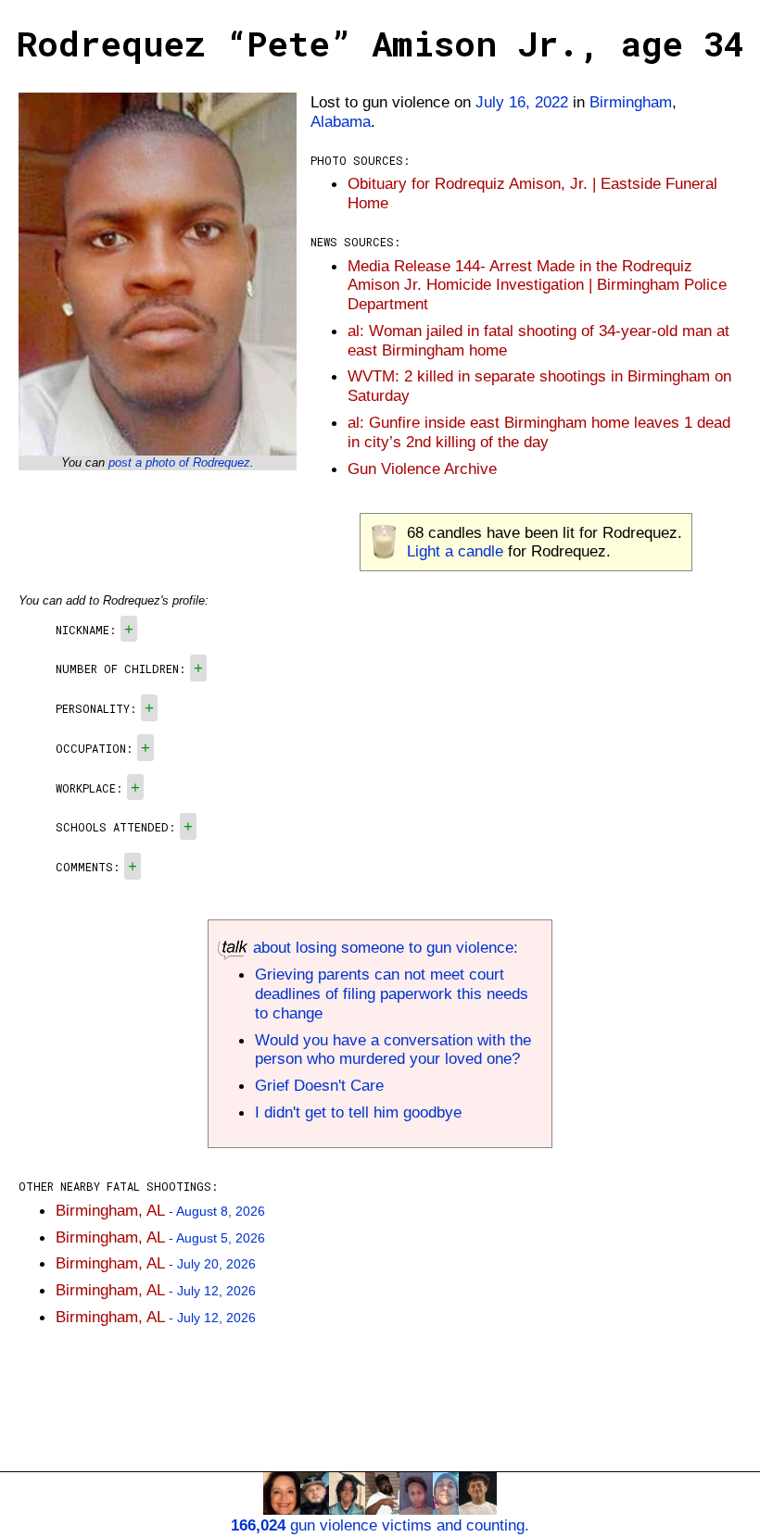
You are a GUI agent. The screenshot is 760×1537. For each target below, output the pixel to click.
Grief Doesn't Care (319, 1085)
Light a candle (455, 551)
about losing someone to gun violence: (383, 947)
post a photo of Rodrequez (179, 462)
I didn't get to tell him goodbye (358, 1112)
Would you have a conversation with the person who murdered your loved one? (393, 1049)
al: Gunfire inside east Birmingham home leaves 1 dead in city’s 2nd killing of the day (539, 432)
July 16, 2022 (521, 102)
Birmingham (630, 102)
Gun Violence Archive (422, 468)
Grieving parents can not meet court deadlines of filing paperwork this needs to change (391, 993)
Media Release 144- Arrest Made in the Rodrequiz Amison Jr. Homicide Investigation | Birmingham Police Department (537, 285)
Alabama (340, 121)
